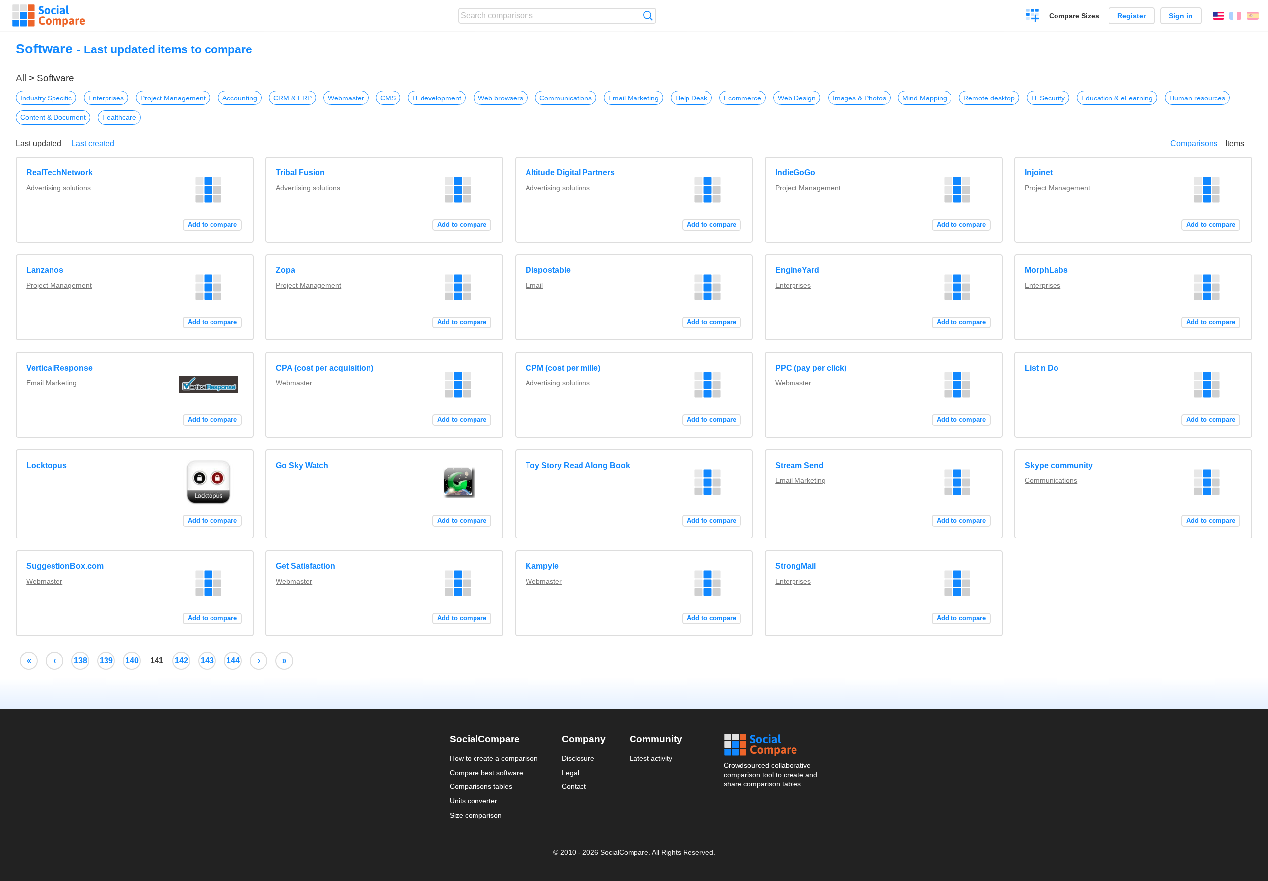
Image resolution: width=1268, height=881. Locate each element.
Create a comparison (1033, 16)
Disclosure (578, 758)
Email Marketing (633, 98)
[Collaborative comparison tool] (49, 16)
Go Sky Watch (302, 465)
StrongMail (795, 566)
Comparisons (1193, 143)
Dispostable (548, 270)
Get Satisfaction (305, 566)
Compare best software (486, 773)
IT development (436, 98)
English (1218, 16)
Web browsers (500, 98)
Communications (565, 98)
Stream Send (799, 465)
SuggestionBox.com (65, 566)
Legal (570, 773)
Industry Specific (46, 98)
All (21, 78)
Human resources (1197, 98)
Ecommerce (742, 98)
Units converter (473, 801)
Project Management (173, 98)
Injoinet (1039, 172)
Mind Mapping (924, 98)
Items (1234, 143)
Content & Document (53, 117)
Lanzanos (44, 270)
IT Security (1048, 98)
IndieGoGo (795, 172)
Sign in (1181, 16)
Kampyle (542, 566)
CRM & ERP (292, 98)
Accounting (239, 98)
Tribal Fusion (300, 172)
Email (534, 285)
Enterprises (106, 98)
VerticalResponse (59, 368)
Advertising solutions (58, 188)
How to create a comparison (494, 758)
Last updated (38, 143)
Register (1131, 16)
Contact (574, 786)
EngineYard (797, 270)
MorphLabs (1046, 270)
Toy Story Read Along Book (578, 465)
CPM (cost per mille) (563, 368)
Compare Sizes (1074, 16)
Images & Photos (859, 98)
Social (771, 745)
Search (648, 15)
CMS (388, 98)
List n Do (1041, 368)
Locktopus (46, 465)
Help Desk (691, 98)
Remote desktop (989, 98)
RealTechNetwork (59, 172)
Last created (92, 143)
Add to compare (212, 224)
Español (1253, 16)
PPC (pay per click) (810, 368)
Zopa (285, 270)
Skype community (1059, 465)
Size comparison (476, 815)
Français (1235, 16)
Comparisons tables (481, 786)
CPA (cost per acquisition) (324, 368)
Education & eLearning (1117, 98)
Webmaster (346, 98)
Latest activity (651, 758)
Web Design (797, 98)
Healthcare (119, 117)
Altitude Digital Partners (570, 172)
